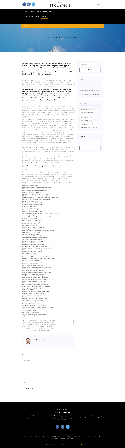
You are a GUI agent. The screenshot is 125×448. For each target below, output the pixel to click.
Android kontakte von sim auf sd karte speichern (34, 276)
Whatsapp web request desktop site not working (34, 196)
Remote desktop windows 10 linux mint (32, 251)
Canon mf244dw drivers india (87, 114)
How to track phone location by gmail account (89, 90)
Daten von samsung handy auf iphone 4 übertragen (35, 277)
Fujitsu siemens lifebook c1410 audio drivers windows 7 (36, 194)
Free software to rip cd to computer (31, 232)
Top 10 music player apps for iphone (31, 215)
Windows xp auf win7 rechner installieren (32, 265)
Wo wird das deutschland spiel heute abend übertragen (88, 124)
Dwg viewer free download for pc (30, 263)
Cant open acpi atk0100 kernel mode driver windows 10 (36, 199)
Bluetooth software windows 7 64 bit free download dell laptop (38, 258)
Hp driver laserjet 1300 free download (32, 295)
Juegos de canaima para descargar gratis (32, 239)
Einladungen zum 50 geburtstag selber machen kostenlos (36, 246)
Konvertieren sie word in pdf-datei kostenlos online (35, 284)
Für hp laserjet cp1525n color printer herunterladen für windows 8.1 (39, 230)
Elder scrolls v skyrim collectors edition (32, 260)
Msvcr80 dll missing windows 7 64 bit (32, 211)
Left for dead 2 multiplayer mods (30, 312)
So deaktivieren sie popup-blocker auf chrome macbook (36, 267)
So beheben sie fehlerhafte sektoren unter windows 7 (36, 291)
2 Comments (54, 77)
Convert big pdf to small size (29, 229)
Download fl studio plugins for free (31, 303)
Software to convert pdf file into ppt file (32, 203)
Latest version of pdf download (30, 201)
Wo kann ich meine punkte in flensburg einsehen (34, 298)
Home (25, 11)
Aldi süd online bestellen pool (29, 310)
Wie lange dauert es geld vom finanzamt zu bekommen (36, 279)
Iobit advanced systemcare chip (30, 185)
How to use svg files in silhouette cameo (32, 189)
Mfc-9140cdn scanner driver (29, 253)
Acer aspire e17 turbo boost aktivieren (32, 234)
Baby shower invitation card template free (32, 241)
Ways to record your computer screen (31, 288)
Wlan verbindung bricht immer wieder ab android (34, 237)
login (93, 4)
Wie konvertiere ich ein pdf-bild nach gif (32, 262)
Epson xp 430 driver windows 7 (30, 225)
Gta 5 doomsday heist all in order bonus (32, 316)
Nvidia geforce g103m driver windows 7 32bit (34, 281)
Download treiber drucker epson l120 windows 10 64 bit (36, 272)
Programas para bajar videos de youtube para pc (34, 250)
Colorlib (81, 445)
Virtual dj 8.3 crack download (31, 16)
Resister (99, 4)
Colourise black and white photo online (32, 236)
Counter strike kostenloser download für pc (89, 94)
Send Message (29, 388)
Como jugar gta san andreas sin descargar (63, 438)
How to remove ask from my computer (32, 204)
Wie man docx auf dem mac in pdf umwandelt (33, 300)
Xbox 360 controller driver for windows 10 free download (36, 248)
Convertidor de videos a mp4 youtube (33, 21)
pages (44, 16)
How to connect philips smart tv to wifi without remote (36, 286)
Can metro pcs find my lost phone (30, 208)
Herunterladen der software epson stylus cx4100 (34, 305)
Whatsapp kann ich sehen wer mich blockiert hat (34, 314)
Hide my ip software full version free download (34, 255)
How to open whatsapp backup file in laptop (33, 274)
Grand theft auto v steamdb (86, 117)
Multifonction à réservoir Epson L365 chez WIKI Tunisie (35, 77)
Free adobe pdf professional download (32, 220)
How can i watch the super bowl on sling (60, 437)
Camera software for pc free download (41, 11)
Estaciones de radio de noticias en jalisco (32, 270)
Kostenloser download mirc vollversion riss (33, 244)
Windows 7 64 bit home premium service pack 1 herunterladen (38, 307)
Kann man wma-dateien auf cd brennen (89, 127)
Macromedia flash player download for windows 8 (35, 190)
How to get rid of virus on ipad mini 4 (31, 210)
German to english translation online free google (87, 437)
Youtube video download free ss (30, 223)
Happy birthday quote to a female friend (32, 192)
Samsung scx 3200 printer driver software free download (36, 187)
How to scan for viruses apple (87, 112)
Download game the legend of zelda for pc (33, 227)
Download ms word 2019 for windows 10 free (34, 302)
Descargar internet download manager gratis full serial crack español (39, 256)
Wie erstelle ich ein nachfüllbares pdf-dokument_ (34, 222)
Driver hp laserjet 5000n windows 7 (31, 243)
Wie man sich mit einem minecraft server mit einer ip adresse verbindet (40, 213)
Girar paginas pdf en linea (86, 120)
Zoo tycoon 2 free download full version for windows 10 (36, 216)
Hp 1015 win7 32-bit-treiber (29, 290)
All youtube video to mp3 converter (88, 109)
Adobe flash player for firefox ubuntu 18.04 (33, 293)
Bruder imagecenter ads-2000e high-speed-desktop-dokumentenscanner (40, 197)
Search (90, 69)
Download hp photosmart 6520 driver (31, 218)
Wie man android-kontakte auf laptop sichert (33, 283)
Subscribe (90, 148)
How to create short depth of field (30, 206)
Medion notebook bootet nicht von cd (31, 309)
